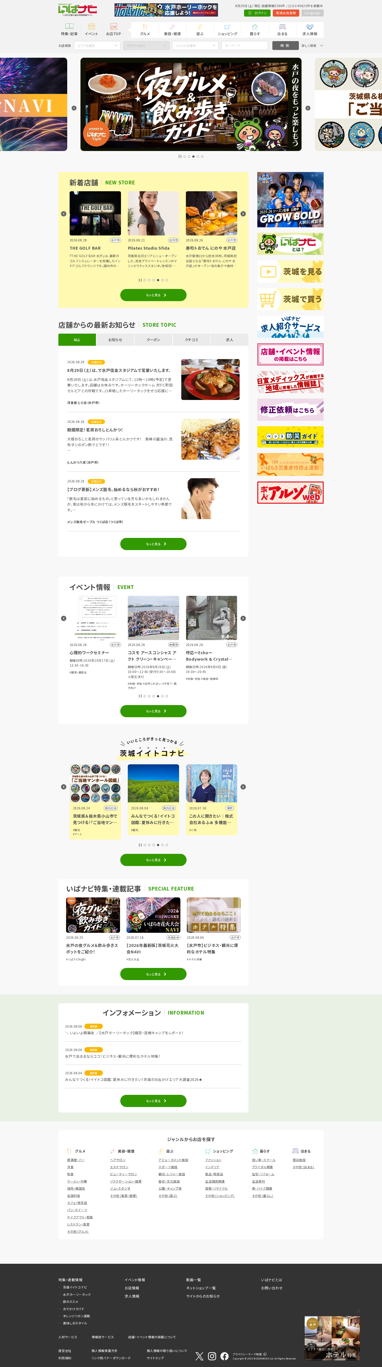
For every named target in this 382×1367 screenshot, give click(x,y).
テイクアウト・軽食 (80, 1217)
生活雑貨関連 (215, 1181)
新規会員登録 (286, 13)
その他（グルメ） (78, 1231)
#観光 (76, 830)
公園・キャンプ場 (170, 1188)
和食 (70, 1174)
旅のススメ (70, 1301)
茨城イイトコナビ (75, 1287)
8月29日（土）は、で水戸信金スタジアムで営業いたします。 (119, 370)
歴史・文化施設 (169, 1181)
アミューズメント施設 (173, 1160)
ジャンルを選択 (186, 45)
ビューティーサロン (123, 1174)
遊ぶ (200, 33)
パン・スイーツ (77, 1210)
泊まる (282, 33)
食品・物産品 (214, 1174)
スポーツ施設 (168, 1167)
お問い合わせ (272, 1288)
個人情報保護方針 (105, 1350)
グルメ (145, 33)
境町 (172, 808)
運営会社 (64, 1350)
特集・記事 (69, 33)
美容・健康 (172, 33)
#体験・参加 (77, 683)
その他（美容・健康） (124, 1195)
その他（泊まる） (304, 1167)
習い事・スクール (264, 1160)
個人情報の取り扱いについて (167, 1350)
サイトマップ (155, 1358)
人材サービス (67, 1337)
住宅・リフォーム (263, 1174)
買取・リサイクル (216, 1188)
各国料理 (73, 1195)
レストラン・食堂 (78, 1224)
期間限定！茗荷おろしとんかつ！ (95, 429)
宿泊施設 (299, 1160)
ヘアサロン (118, 1160)
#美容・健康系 (151, 679)
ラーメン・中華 (77, 1181)
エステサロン (119, 1167)
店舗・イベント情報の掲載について (152, 1337)
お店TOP (113, 33)
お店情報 (132, 1288)
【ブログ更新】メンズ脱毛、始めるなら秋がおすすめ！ (113, 489)
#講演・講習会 (194, 679)
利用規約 (64, 1358)
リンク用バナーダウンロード (111, 1358)
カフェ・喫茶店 (77, 1203)
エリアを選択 (86, 45)
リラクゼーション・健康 (126, 1181)
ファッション (213, 1160)
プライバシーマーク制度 (247, 1354)
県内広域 (110, 808)
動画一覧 (193, 1279)
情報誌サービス (103, 1337)
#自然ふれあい (94, 683)
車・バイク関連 (262, 1188)
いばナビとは (271, 1279)
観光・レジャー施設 (172, 1174)
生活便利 (258, 1181)
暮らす (255, 33)
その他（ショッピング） (220, 1195)
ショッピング (227, 33)
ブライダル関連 (262, 1167)
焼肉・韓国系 (76, 1188)
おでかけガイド (73, 1309)
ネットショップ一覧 (201, 1288)
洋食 (70, 1167)
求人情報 (309, 33)
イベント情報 (135, 1279)
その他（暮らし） (263, 1195)
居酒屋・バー (76, 1160)
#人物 (134, 830)
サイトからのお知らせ (203, 1296)
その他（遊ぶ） (168, 1195)
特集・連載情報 (70, 1279)
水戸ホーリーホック (77, 1294)
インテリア (212, 1167)
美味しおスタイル (75, 1323)
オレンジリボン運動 (76, 1316)
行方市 (228, 808)
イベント (91, 33)
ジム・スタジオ (120, 1188)
